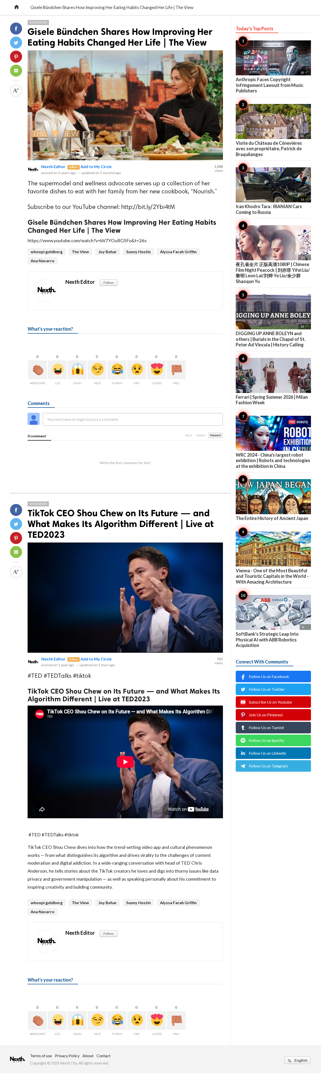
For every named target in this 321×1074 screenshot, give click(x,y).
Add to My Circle (96, 166)
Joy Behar (107, 251)
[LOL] (57, 369)
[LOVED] (156, 369)
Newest (215, 435)
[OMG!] (77, 369)
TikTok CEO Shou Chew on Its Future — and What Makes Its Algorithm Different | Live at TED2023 (121, 524)
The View (80, 251)
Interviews (38, 22)
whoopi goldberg (46, 251)
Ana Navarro (42, 260)
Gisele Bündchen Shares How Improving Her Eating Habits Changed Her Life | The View (120, 37)
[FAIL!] (176, 369)
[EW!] (136, 369)
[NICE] (97, 369)
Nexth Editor (53, 166)
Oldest (201, 435)
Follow (109, 282)
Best (189, 435)
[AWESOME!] (37, 369)
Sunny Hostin (138, 251)
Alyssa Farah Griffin (178, 251)
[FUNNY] (116, 369)
